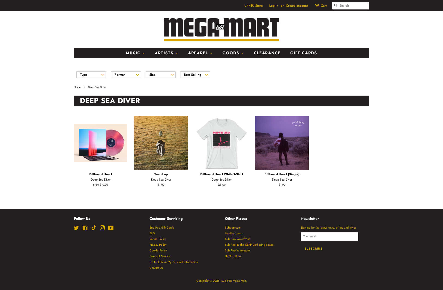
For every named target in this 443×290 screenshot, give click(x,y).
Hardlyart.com (233, 233)
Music (134, 53)
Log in (273, 5)
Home (77, 87)
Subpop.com (233, 227)
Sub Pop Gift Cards (162, 227)
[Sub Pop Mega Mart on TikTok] (93, 229)
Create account (297, 5)
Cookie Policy (158, 250)
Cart (324, 5)
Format (120, 74)
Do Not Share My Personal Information (174, 262)
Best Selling (192, 74)
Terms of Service (160, 256)
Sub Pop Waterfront (237, 239)
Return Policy (158, 239)
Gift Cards (303, 53)
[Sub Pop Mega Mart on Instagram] (102, 229)
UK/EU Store (253, 5)
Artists (165, 53)
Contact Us (156, 268)
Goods (231, 53)
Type (83, 74)
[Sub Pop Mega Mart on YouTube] (111, 229)
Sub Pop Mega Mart (233, 280)
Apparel (199, 53)
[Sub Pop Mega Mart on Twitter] (76, 229)
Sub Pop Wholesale (237, 250)
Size (152, 74)
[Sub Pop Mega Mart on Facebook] (85, 229)
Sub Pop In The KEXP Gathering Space (249, 244)
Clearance (267, 53)
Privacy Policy (158, 244)
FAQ (152, 233)
